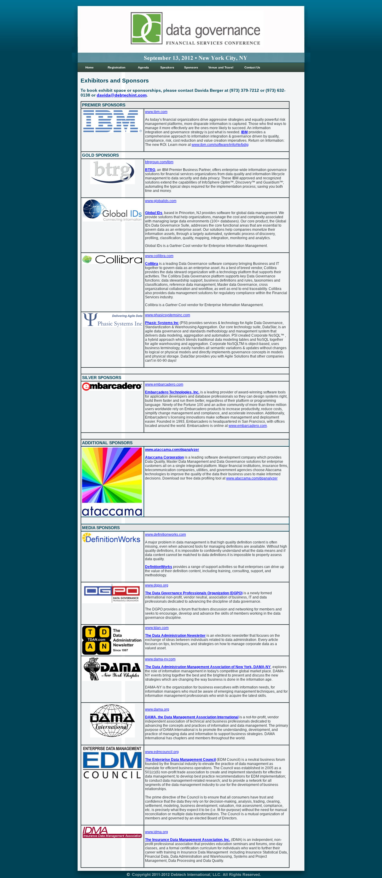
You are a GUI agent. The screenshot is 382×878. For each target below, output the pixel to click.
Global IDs (153, 213)
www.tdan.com (157, 628)
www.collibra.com (159, 256)
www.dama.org (157, 709)
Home (89, 67)
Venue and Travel (220, 67)
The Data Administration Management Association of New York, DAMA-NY (208, 667)
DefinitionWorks (158, 567)
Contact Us (252, 67)
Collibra (151, 264)
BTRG (150, 170)
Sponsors (191, 67)
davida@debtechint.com (122, 95)
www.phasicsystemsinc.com (167, 315)
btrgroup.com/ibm (159, 162)
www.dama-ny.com (160, 659)
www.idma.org (156, 832)
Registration (116, 67)
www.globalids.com (160, 201)
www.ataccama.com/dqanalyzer (172, 450)
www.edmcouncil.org (162, 752)
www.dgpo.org (156, 585)
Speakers (167, 67)
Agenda (143, 67)
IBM (244, 132)
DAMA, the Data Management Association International (191, 717)
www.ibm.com (156, 112)
